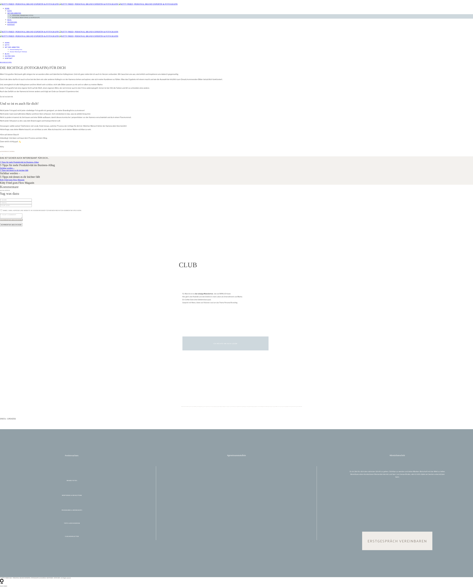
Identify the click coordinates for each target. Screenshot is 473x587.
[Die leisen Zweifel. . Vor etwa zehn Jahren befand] (47, 426)
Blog (9, 20)
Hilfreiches (12, 22)
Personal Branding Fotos (22, 15)
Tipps (9, 62)
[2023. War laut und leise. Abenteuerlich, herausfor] (330, 423)
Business (3, 62)
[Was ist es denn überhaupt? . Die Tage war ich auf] (425, 423)
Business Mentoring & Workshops (26, 17)
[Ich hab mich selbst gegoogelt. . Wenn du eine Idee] (236, 423)
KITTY (9, 11)
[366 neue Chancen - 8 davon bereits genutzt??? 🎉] (47, 423)
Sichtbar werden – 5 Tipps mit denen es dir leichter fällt (14, 169)
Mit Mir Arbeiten (14, 13)
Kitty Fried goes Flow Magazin (12, 180)
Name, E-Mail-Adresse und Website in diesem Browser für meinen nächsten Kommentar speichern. (42, 210)
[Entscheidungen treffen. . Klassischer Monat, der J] (142, 423)
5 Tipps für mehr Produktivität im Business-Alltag (19, 162)
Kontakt (11, 24)
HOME (7, 8)
